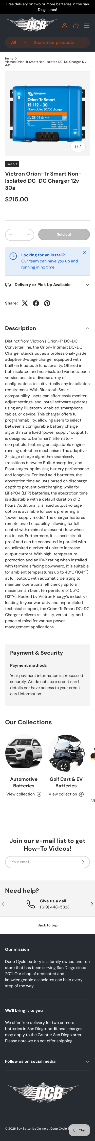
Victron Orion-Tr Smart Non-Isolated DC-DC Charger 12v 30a (45, 63)
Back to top (47, 925)
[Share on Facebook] (36, 303)
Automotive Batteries (23, 782)
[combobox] (47, 42)
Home (9, 58)
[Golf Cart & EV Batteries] (66, 753)
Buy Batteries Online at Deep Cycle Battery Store (52, 1129)
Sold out (64, 234)
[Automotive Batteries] (23, 753)
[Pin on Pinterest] (47, 303)
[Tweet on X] (24, 303)
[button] (75, 25)
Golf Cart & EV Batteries (66, 782)
